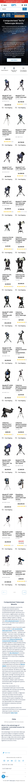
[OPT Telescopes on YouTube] (12, 761)
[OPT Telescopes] (14, 5)
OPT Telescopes (11, 780)
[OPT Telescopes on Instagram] (15, 761)
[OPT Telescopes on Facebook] (4, 761)
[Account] (22, 5)
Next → (24, 592)
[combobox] (14, 9)
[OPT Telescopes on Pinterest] (23, 761)
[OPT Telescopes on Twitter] (8, 761)
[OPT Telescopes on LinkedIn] (19, 761)
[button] (3, 776)
